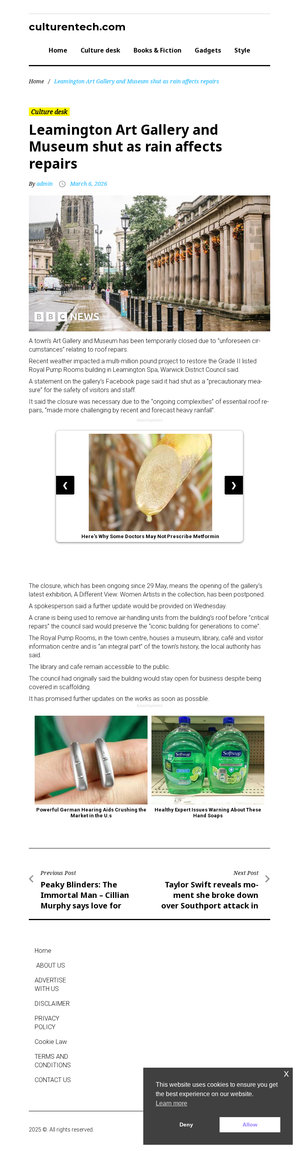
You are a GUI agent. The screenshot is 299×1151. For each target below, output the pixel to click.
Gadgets (208, 50)
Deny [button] (186, 1124)
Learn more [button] (171, 1103)
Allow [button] (250, 1124)
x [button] (286, 1073)
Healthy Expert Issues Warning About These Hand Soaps (208, 812)
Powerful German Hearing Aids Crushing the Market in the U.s (92, 812)
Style (242, 50)
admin (45, 183)
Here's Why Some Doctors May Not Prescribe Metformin (150, 536)
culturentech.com (77, 27)
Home (58, 50)
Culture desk (100, 50)
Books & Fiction (157, 50)
